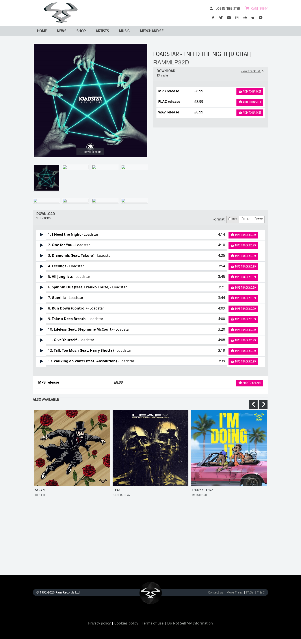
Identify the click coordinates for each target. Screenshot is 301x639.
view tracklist (251, 71)
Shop (80, 31)
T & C (261, 592)
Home (42, 31)
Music (124, 31)
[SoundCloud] (245, 17)
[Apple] (253, 17)
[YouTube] (229, 17)
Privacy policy (99, 623)
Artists (102, 31)
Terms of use (153, 623)
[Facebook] (213, 17)
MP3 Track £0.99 (245, 235)
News (61, 31)
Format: (218, 219)
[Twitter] (221, 17)
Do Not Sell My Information (190, 623)
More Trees (235, 592)
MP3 (234, 219)
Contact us (215, 592)
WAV (260, 219)
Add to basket (251, 92)
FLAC (247, 219)
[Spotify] (261, 17)
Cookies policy (126, 623)
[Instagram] (237, 17)
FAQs (250, 592)
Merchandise (151, 31)
